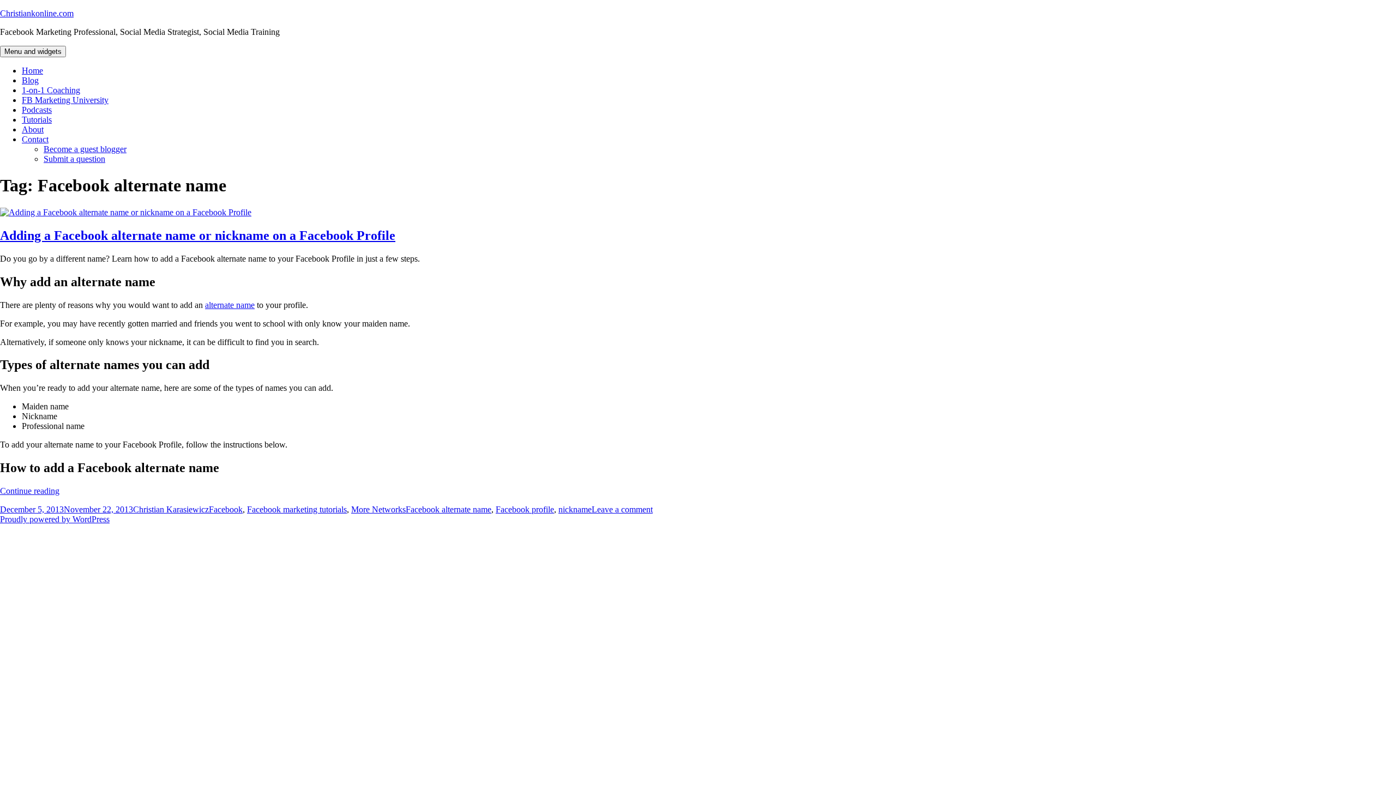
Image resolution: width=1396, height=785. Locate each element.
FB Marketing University (65, 100)
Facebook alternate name (448, 509)
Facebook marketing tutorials (297, 509)
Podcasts (37, 109)
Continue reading (29, 491)
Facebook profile (525, 509)
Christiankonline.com (37, 13)
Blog (30, 80)
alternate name (230, 305)
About (33, 129)
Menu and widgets (33, 51)
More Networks (378, 509)
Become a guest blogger (85, 149)
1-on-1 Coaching (51, 90)
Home (32, 70)
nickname (575, 509)
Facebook (226, 509)
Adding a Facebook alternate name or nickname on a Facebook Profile (197, 235)
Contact (35, 139)
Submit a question (74, 159)
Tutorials (37, 119)
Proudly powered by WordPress (55, 519)
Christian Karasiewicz (171, 509)
